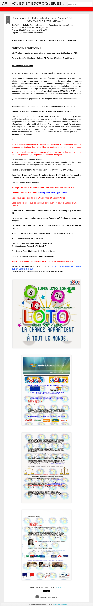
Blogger (55, 604)
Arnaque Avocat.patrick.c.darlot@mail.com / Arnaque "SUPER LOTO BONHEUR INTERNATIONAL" (44, 19)
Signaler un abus (62, 604)
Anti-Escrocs (60, 587)
